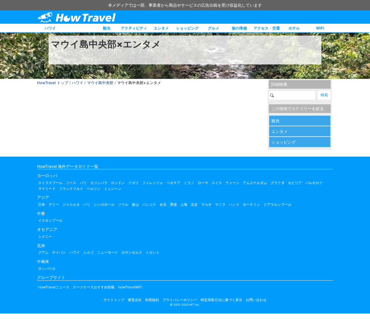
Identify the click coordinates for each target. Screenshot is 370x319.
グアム (43, 252)
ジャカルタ (71, 204)
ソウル (123, 204)
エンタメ (161, 28)
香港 (173, 204)
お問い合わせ (256, 300)
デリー (54, 204)
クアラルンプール (277, 204)
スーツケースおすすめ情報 (93, 287)
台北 (163, 204)
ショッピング (187, 28)
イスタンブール (50, 220)
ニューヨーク (107, 252)
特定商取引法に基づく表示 (221, 300)
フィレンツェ (152, 183)
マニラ (220, 204)
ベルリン (94, 188)
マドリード (47, 188)
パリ (83, 183)
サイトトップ (113, 300)
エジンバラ (99, 183)
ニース (71, 183)
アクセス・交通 (267, 28)
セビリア (295, 183)
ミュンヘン (112, 188)
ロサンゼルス (131, 252)
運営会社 (135, 300)
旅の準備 (239, 28)
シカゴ (88, 252)
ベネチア (173, 183)
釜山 (135, 204)
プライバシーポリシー (179, 300)
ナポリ (133, 183)
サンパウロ (47, 268)
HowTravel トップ (52, 82)
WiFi (320, 28)
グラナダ (277, 183)
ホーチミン (251, 204)
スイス (217, 183)
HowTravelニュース (53, 287)
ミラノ (189, 183)
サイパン (59, 252)
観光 (106, 28)
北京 (194, 204)
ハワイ (50, 28)
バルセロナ (314, 183)
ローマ (203, 183)
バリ (86, 204)
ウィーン (232, 183)
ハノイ (234, 204)
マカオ (206, 204)
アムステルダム (255, 183)
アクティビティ (134, 28)
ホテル (294, 28)
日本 (41, 204)
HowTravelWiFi (130, 287)
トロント (153, 252)
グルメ (213, 28)
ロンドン (118, 183)
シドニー (45, 236)
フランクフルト (71, 188)
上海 (183, 204)
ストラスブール (50, 183)
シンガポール (104, 204)
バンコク (149, 204)
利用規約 (152, 300)
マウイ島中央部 (100, 82)
